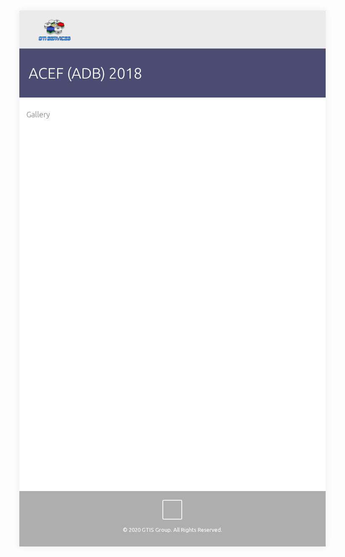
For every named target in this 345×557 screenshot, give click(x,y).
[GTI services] (54, 29)
